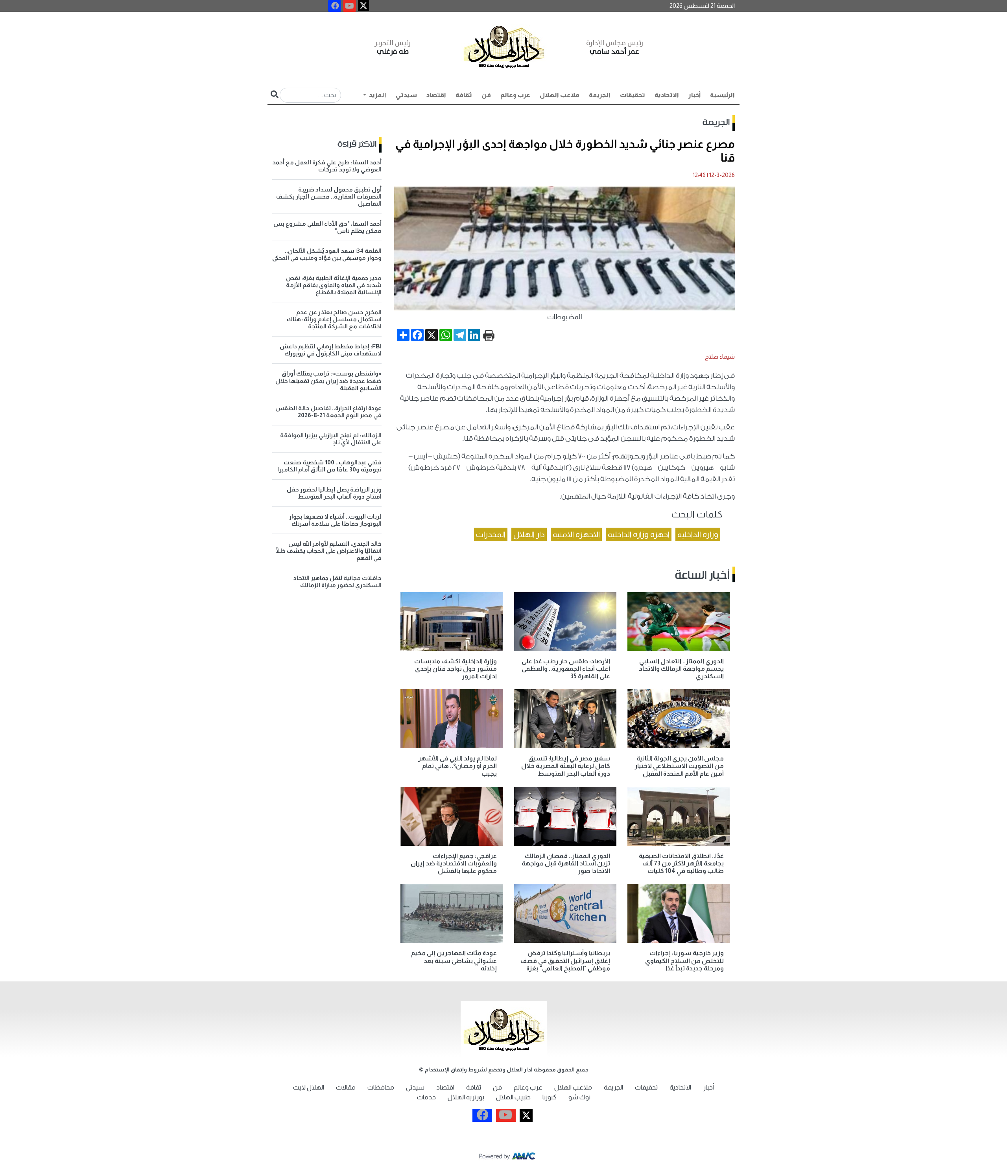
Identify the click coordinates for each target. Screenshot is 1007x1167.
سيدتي (406, 95)
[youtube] (349, 6)
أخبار (694, 95)
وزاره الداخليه (697, 534)
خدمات (426, 1097)
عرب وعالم (515, 95)
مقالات (346, 1087)
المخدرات (490, 534)
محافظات (380, 1087)
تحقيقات (632, 95)
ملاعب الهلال (559, 95)
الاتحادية (667, 95)
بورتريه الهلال (466, 1097)
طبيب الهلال (513, 1097)
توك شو (579, 1097)
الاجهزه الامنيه (576, 534)
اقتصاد (436, 95)
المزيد (377, 95)
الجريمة (599, 95)
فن (486, 95)
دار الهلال (529, 534)
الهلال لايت (308, 1087)
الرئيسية (722, 95)
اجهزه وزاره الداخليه (638, 534)
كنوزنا (549, 1097)
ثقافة (464, 95)
